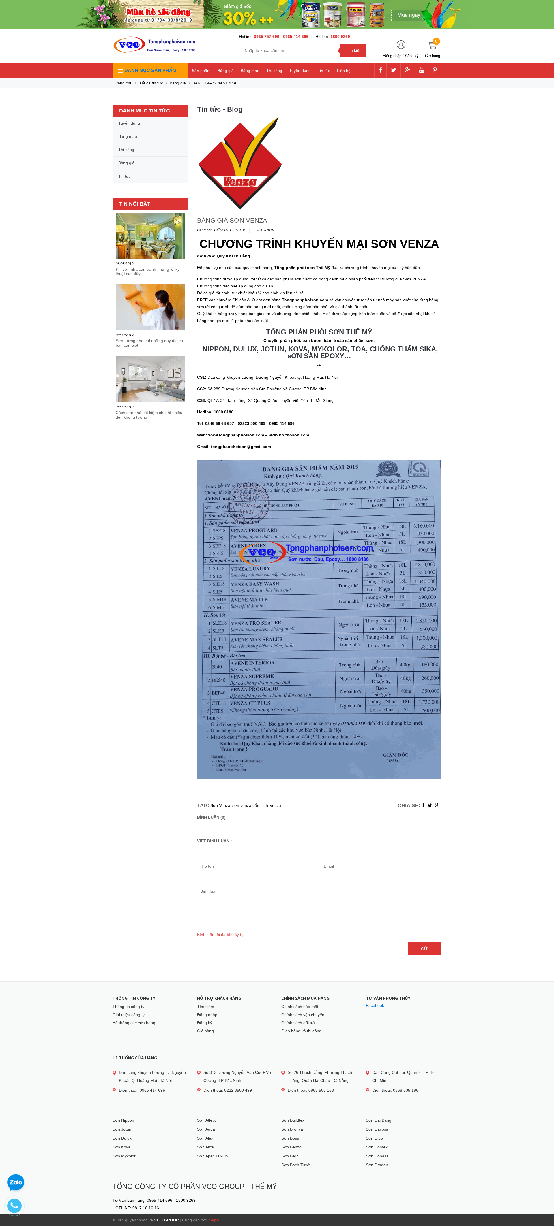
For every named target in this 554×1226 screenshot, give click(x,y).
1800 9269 (340, 36)
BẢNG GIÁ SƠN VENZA (232, 220)
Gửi (425, 948)
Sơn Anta (205, 1147)
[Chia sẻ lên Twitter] (429, 805)
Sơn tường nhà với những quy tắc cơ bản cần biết (149, 342)
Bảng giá (226, 70)
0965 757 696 (267, 36)
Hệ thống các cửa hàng (134, 1022)
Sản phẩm (201, 70)
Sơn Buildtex (292, 1120)
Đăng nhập (392, 56)
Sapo (213, 1220)
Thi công (274, 70)
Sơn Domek (377, 1147)
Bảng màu (250, 70)
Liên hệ (344, 70)
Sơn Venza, (220, 805)
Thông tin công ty (128, 1006)
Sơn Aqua (206, 1129)
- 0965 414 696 (294, 36)
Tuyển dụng (300, 70)
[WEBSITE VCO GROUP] (154, 45)
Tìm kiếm (205, 1006)
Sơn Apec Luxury (212, 1156)
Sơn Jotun (122, 1129)
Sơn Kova (121, 1147)
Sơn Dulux (122, 1138)
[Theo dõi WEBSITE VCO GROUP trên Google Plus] (407, 70)
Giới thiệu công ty (129, 1014)
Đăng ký (412, 56)
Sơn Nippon (123, 1120)
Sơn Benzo (291, 1147)
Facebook (375, 1005)
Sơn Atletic (206, 1120)
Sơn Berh (290, 1156)
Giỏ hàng (205, 1031)
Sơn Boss (290, 1138)
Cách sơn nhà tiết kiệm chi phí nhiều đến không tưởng (149, 414)
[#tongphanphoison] (277, 14)
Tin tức (324, 70)
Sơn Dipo (374, 1138)
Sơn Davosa (377, 1129)
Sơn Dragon (377, 1165)
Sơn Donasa (377, 1156)
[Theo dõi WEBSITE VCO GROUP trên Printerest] (435, 70)
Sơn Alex (205, 1138)
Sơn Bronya (292, 1129)
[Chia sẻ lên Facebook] (423, 805)
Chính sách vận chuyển (302, 1014)
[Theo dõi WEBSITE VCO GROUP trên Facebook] (380, 70)
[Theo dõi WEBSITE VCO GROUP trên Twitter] (393, 70)
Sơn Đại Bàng (378, 1120)
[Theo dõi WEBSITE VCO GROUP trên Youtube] (421, 70)
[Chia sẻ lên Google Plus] (437, 805)
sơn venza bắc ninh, (250, 805)
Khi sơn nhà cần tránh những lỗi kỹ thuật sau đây (147, 271)
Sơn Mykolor (124, 1156)
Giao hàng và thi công (301, 1031)
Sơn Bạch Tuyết (295, 1165)
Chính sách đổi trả (298, 1022)
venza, (276, 805)
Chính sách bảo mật (299, 1006)
